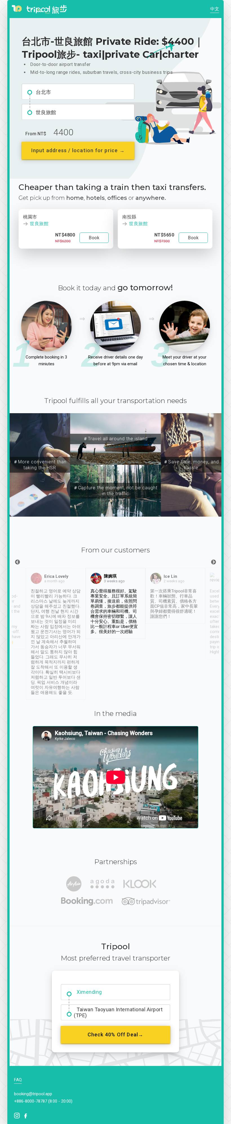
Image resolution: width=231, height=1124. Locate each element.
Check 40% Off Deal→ (116, 1034)
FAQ (18, 1079)
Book (94, 237)
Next (213, 562)
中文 (214, 9)
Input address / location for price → (78, 150)
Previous (17, 562)
